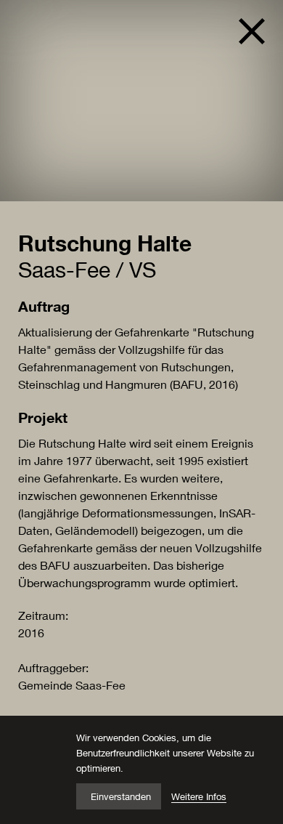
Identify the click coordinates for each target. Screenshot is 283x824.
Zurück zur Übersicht (246, 31)
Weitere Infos (198, 796)
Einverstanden (121, 796)
